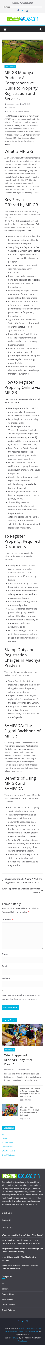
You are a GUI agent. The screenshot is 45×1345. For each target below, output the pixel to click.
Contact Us (6, 1220)
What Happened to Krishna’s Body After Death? (21, 890)
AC (3, 1134)
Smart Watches (8, 1155)
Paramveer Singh (12, 104)
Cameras (5, 1138)
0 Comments (10, 108)
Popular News (10, 67)
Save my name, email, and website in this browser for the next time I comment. (21, 997)
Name (5, 954)
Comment (7, 919)
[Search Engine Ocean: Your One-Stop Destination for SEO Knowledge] (5, 29)
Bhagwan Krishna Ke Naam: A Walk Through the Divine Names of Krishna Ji (23, 881)
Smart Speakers (8, 1151)
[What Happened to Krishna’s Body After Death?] (22, 1035)
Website (6, 978)
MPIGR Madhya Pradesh (20, 111)
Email (4, 966)
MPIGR (8, 111)
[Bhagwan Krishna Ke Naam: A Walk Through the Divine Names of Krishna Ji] (10, 1113)
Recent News (9, 1050)
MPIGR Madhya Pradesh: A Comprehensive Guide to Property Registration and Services (30, 1092)
